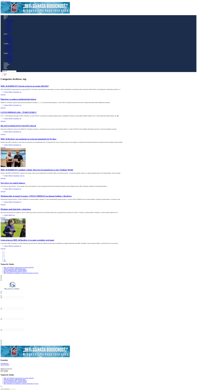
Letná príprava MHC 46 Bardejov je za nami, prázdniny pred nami (27, 240)
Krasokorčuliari (10, 20)
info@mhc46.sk (4, 363)
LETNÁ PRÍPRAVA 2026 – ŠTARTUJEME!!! (19, 112)
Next (5, 261)
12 (4, 259)
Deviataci (9, 29)
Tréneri (8, 32)
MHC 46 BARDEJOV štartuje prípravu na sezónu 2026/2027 (25, 86)
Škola (5, 67)
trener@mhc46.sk (5, 364)
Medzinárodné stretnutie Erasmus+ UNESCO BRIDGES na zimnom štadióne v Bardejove (36, 196)
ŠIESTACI (9, 36)
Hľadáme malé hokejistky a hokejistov (16, 209)
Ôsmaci (8, 28)
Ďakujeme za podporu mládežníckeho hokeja (18, 99)
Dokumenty (6, 64)
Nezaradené (16, 92)
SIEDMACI (10, 38)
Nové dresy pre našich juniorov (13, 183)
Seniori (5, 68)
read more (3, 94)
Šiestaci (8, 25)
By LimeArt (13, 389)
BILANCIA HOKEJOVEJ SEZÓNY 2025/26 (18, 126)
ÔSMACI (9, 39)
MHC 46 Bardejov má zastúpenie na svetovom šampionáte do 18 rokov (28, 139)
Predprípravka (10, 21)
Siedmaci (9, 27)
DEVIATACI (10, 40)
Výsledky (6, 43)
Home (5, 74)
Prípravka (9, 22)
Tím (5, 18)
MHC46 (6, 15)
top (20, 92)
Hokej (6, 92)
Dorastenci (9, 31)
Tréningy (6, 63)
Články (5, 17)
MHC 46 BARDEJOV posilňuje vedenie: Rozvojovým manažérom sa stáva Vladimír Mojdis (37, 170)
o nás (21, 175)
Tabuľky (6, 53)
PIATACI (9, 35)
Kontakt (6, 65)
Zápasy (5, 33)
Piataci (8, 24)
